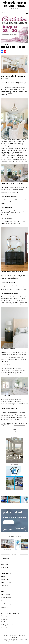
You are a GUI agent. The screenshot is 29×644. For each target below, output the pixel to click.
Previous (14, 429)
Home (3, 561)
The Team (4, 585)
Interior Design (6, 597)
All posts (14, 431)
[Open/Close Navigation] (27, 12)
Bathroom (4, 607)
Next (14, 433)
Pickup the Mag (6, 582)
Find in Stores (5, 567)
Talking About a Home (8, 625)
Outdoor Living (6, 604)
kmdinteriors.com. (19, 425)
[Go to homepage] (14, 4)
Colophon (14, 637)
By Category (5, 616)
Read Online (5, 579)
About (3, 576)
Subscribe (4, 564)
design (10, 93)
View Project (20, 528)
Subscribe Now (9, 522)
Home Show (5, 628)
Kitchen (3, 601)
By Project (4, 619)
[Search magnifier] (17, 13)
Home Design (5, 594)
